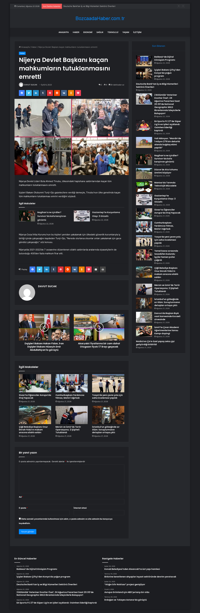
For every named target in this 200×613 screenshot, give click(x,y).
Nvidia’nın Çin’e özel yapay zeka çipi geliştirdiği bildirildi (155, 343)
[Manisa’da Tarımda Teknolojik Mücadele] (144, 186)
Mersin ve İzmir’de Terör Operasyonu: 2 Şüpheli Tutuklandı (68, 429)
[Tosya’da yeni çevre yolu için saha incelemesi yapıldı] (108, 383)
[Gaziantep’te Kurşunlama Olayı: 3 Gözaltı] (82, 215)
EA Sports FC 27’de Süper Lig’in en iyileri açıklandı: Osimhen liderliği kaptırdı (167, 126)
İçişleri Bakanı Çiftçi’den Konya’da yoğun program (167, 72)
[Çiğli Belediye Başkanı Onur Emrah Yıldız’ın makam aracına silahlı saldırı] (35, 415)
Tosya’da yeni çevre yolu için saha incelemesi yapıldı (107, 396)
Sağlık (99, 32)
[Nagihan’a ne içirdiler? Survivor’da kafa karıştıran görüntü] (27, 215)
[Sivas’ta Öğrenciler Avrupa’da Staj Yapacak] (35, 383)
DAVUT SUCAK (30, 85)
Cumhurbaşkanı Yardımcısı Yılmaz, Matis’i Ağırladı (69, 396)
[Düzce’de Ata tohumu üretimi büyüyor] (144, 173)
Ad (21, 497)
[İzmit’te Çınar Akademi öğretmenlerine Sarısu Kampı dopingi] (144, 331)
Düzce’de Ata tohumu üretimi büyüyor (166, 171)
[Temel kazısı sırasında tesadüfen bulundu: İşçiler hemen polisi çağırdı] (144, 254)
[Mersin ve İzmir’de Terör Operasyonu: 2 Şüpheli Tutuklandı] (71, 415)
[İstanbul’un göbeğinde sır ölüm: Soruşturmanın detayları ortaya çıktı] (108, 415)
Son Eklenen (158, 46)
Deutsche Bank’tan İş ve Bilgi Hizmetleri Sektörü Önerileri (89, 6)
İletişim (137, 32)
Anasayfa (64, 32)
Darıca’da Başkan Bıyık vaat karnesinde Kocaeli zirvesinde (167, 316)
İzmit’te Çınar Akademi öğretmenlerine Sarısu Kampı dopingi (166, 330)
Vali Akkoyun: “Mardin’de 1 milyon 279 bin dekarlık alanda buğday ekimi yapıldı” (167, 143)
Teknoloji (112, 32)
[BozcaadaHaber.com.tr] (100, 18)
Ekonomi (87, 32)
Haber (76, 32)
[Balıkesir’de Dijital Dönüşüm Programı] (144, 60)
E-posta (23, 508)
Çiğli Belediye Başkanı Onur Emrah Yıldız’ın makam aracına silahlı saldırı (33, 429)
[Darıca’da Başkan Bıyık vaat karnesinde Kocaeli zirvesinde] (144, 317)
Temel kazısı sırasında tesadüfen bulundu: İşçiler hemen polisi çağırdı (166, 255)
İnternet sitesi (80, 508)
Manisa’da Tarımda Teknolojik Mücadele (165, 184)
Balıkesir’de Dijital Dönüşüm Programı (164, 58)
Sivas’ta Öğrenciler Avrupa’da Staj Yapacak (35, 396)
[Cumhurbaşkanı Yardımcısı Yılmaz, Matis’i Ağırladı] (71, 383)
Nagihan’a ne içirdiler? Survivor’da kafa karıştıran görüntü (51, 216)
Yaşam (125, 32)
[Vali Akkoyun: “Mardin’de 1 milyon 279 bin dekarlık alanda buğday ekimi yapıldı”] (144, 142)
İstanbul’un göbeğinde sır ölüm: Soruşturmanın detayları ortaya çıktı (105, 429)
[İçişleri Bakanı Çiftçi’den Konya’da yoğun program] (144, 73)
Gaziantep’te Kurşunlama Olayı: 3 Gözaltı (165, 198)
